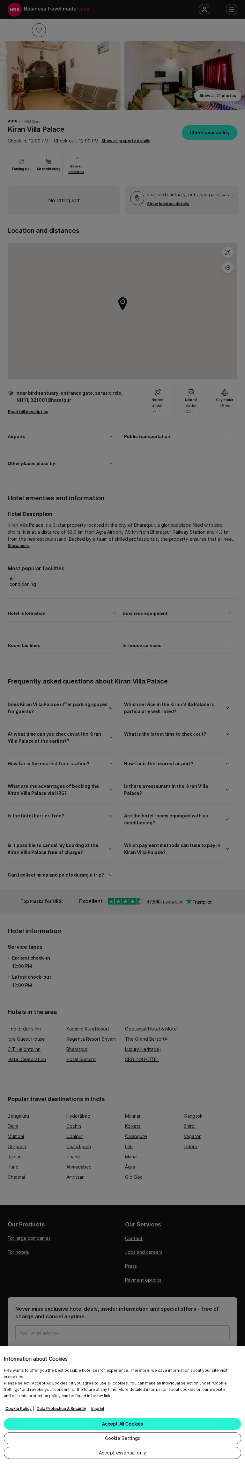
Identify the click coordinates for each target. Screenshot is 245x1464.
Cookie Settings (122, 1438)
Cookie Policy (18, 1408)
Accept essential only (122, 1452)
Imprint (97, 1408)
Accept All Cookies (122, 1423)
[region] (122, 1405)
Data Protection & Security (61, 1408)
